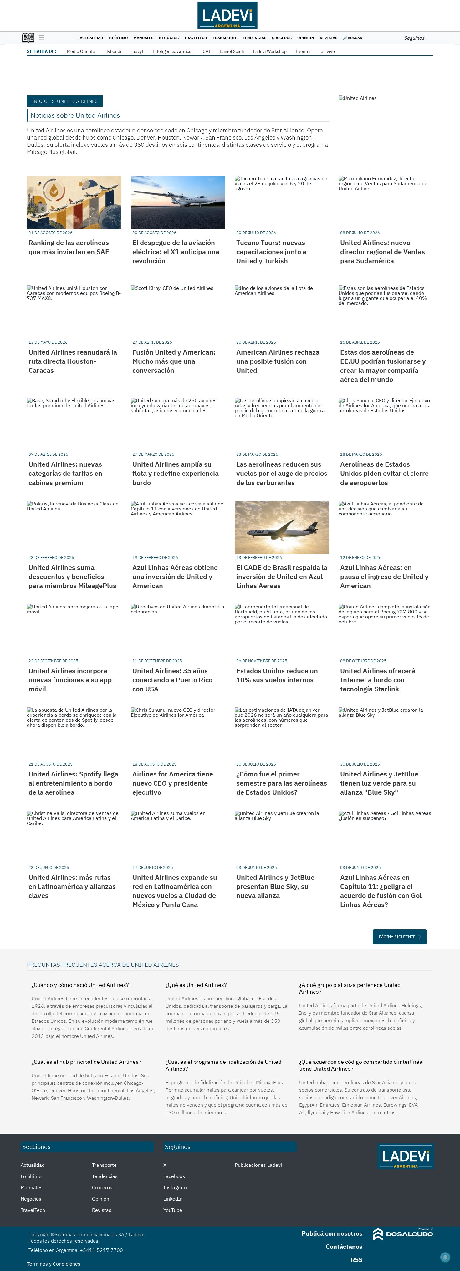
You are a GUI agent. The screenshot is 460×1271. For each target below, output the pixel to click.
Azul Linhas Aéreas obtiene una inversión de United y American (175, 576)
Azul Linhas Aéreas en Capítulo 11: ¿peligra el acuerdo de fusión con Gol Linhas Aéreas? (381, 891)
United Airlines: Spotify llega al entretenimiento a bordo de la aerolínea (73, 783)
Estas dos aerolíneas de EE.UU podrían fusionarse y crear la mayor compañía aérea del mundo (383, 365)
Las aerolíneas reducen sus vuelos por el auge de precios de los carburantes (281, 473)
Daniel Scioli (232, 51)
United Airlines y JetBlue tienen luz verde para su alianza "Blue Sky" (379, 783)
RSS (356, 1259)
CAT (207, 51)
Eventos (304, 51)
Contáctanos (344, 1246)
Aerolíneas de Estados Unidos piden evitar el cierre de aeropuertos (384, 473)
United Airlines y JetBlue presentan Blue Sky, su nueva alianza (275, 886)
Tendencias (254, 37)
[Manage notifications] (445, 1257)
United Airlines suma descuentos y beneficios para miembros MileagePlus (72, 576)
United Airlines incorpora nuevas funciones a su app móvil (70, 679)
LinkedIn (173, 1199)
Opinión (305, 37)
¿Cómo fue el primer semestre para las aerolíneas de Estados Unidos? (281, 783)
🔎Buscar (352, 37)
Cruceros (282, 37)
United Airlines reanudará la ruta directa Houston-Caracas (72, 361)
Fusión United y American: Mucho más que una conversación (174, 361)
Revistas (328, 37)
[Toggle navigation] (39, 37)
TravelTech (195, 37)
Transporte (225, 37)
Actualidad (91, 37)
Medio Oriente (81, 51)
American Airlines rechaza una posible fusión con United (277, 361)
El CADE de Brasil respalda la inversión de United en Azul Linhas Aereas (281, 576)
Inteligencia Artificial (173, 51)
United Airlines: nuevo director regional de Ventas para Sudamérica (382, 251)
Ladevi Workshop (270, 51)
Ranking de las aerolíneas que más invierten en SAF (68, 247)
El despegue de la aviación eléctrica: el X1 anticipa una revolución (175, 251)
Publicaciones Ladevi (258, 1165)
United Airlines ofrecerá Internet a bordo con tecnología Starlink (377, 679)
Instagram (175, 1187)
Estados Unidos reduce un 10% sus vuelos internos (277, 675)
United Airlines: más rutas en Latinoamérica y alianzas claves (72, 886)
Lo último (118, 37)
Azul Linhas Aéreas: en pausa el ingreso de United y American (384, 576)
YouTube (172, 1210)
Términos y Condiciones (53, 1264)
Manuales (143, 37)
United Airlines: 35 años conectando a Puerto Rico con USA (172, 679)
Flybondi (112, 51)
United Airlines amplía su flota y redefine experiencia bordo (175, 473)
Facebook (174, 1176)
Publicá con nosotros (332, 1233)
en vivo (328, 51)
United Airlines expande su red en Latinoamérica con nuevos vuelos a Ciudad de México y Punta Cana (174, 891)
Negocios (169, 37)
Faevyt (136, 51)
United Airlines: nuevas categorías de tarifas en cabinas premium (65, 473)
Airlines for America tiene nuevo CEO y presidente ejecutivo (172, 783)
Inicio (40, 101)
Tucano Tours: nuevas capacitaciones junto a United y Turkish (271, 251)
